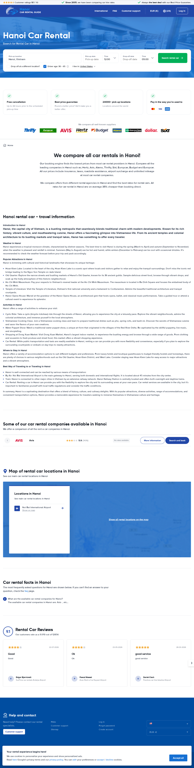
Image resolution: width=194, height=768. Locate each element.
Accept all (178, 758)
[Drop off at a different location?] (8, 66)
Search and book (177, 440)
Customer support (131, 11)
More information (152, 440)
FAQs (53, 722)
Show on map (28, 510)
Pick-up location (15, 56)
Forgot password (107, 725)
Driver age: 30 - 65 (56, 66)
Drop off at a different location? (25, 66)
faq (26, 591)
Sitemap (54, 729)
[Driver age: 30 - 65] (44, 66)
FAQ (115, 11)
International (101, 11)
